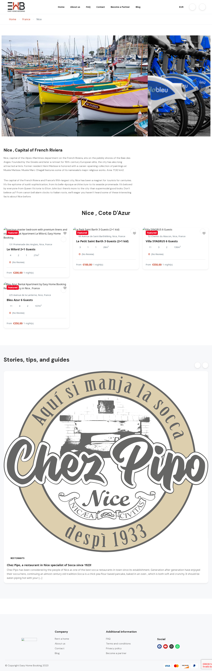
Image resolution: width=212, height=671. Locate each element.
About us (75, 6)
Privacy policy (114, 648)
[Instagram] (171, 646)
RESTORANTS (18, 558)
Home (61, 6)
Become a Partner (120, 6)
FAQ (88, 6)
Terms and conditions (118, 643)
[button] (192, 7)
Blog (138, 6)
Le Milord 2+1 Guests (21, 249)
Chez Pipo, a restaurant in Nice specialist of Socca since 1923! (49, 565)
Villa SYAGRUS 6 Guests (162, 241)
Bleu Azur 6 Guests (20, 300)
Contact (100, 6)
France (26, 19)
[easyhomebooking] (63, 239)
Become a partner (116, 653)
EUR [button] (181, 6)
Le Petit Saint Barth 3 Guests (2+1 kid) (102, 241)
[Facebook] (159, 646)
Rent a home (62, 638)
